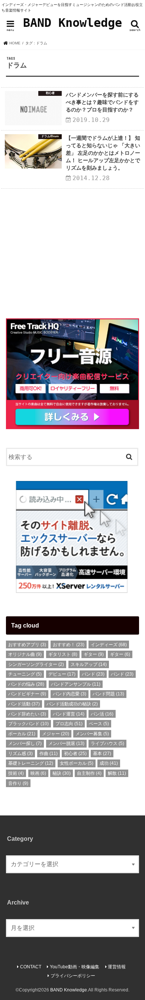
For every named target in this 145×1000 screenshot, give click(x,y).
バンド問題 (108, 693)
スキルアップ (89, 664)
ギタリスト (62, 654)
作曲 (48, 753)
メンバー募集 (92, 733)
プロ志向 (69, 723)
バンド (93, 674)
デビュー (61, 674)
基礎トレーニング (30, 763)
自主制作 (89, 773)
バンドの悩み (26, 684)
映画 (38, 773)
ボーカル (21, 733)
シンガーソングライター (36, 664)
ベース (99, 723)
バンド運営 (68, 714)
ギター (94, 654)
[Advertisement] (72, 251)
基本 (102, 753)
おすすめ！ (68, 644)
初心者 (75, 753)
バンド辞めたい (27, 714)
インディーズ (109, 644)
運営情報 (117, 967)
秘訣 (61, 773)
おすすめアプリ (27, 644)
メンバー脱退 (66, 743)
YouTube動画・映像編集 (74, 967)
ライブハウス (107, 743)
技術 (16, 773)
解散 (117, 773)
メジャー (55, 733)
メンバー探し (25, 743)
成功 (109, 763)
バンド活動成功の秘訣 (72, 704)
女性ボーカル (76, 763)
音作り (18, 783)
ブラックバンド (28, 723)
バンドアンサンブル (75, 684)
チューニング (25, 674)
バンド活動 (24, 704)
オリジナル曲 (25, 654)
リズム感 (20, 753)
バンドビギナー (27, 693)
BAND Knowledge (72, 22)
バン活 (102, 714)
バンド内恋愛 (69, 693)
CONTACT (30, 967)
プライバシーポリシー (73, 976)
